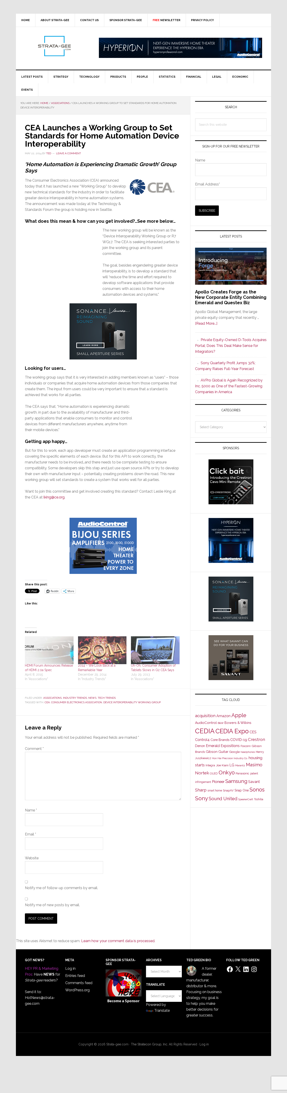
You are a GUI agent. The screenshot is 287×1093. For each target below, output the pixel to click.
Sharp (201, 789)
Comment (34, 749)
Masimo (254, 764)
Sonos (257, 790)
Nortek (202, 772)
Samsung (236, 781)
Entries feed (75, 976)
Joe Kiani (222, 765)
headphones (248, 752)
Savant (254, 782)
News (92, 697)
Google (234, 752)
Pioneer (218, 781)
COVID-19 (238, 740)
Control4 (202, 740)
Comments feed (78, 983)
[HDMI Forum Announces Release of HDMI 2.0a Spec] (49, 650)
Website (32, 858)
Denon (200, 746)
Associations (52, 697)
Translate (162, 1010)
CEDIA (205, 731)
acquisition (205, 715)
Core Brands (220, 740)
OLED (214, 773)
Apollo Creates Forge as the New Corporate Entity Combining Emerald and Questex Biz (230, 297)
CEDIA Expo (232, 731)
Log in (70, 968)
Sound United (223, 798)
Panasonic (242, 773)
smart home (214, 790)
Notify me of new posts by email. (52, 905)
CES (253, 732)
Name (31, 810)
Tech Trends (107, 697)
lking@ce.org (54, 497)
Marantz (240, 765)
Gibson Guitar (217, 752)
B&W (221, 723)
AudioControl (206, 723)
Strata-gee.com (54, 46)
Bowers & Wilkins (237, 723)
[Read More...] (206, 323)
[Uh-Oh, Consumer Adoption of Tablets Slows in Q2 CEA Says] (155, 650)
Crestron (256, 739)
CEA (47, 702)
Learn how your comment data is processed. (118, 941)
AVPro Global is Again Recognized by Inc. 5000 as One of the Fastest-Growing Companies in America (229, 386)
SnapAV (228, 790)
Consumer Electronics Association (76, 702)
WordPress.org (77, 990)
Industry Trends (75, 697)
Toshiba (258, 799)
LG (231, 765)
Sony (201, 798)
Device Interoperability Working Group (132, 702)
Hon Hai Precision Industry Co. (230, 758)
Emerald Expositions (223, 746)
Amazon (223, 716)
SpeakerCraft (245, 799)
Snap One (242, 790)
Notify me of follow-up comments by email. (61, 888)
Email (30, 834)
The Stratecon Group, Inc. (150, 1044)
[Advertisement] (63, 265)
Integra (210, 765)
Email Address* (207, 184)
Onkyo (227, 772)
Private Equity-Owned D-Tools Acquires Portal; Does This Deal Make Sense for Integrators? (231, 346)
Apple (238, 715)
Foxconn (246, 746)
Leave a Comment (68, 153)
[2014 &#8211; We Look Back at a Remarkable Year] (102, 650)
